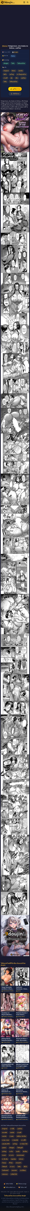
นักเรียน (25, 1151)
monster (14, 1170)
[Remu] (4, 46)
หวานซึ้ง (23, 1140)
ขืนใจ (25, 1166)
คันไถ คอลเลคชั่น (19, 1191)
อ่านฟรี (5, 78)
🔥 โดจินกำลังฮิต (8, 1184)
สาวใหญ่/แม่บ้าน (21, 74)
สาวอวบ (12, 1166)
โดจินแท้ (4, 1166)
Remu (13, 56)
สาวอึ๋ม (12, 1129)
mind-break (20, 1155)
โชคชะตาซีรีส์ (13, 1191)
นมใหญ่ (12, 74)
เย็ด (11, 78)
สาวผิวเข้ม (5, 1159)
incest (4, 1155)
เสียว (16, 78)
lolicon (21, 1159)
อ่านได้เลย (23, 1170)
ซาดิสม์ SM (14, 1174)
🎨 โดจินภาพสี (22, 1187)
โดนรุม (4, 1163)
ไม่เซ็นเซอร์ (5, 1170)
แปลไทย (23, 78)
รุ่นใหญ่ (4, 1151)
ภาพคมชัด (15, 1140)
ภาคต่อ (12, 1136)
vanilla (20, 71)
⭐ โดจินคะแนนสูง (21, 1184)
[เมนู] (24, 2)
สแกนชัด (4, 1132)
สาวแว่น (11, 1155)
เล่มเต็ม (12, 1132)
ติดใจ (5, 74)
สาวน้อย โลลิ (23, 1144)
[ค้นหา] (27, 2)
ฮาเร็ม (11, 1151)
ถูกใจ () (16, 89)
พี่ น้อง (11, 1163)
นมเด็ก (18, 1151)
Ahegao (6, 63)
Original (6, 71)
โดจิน (12, 63)
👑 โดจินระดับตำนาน (9, 1187)
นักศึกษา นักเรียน (21, 1136)
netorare (5, 1174)
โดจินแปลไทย (21, 63)
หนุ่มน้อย (13, 1159)
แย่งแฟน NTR (6, 1144)
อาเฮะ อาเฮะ (5, 1140)
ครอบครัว (18, 1163)
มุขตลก (4, 1147)
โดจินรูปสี (20, 1147)
